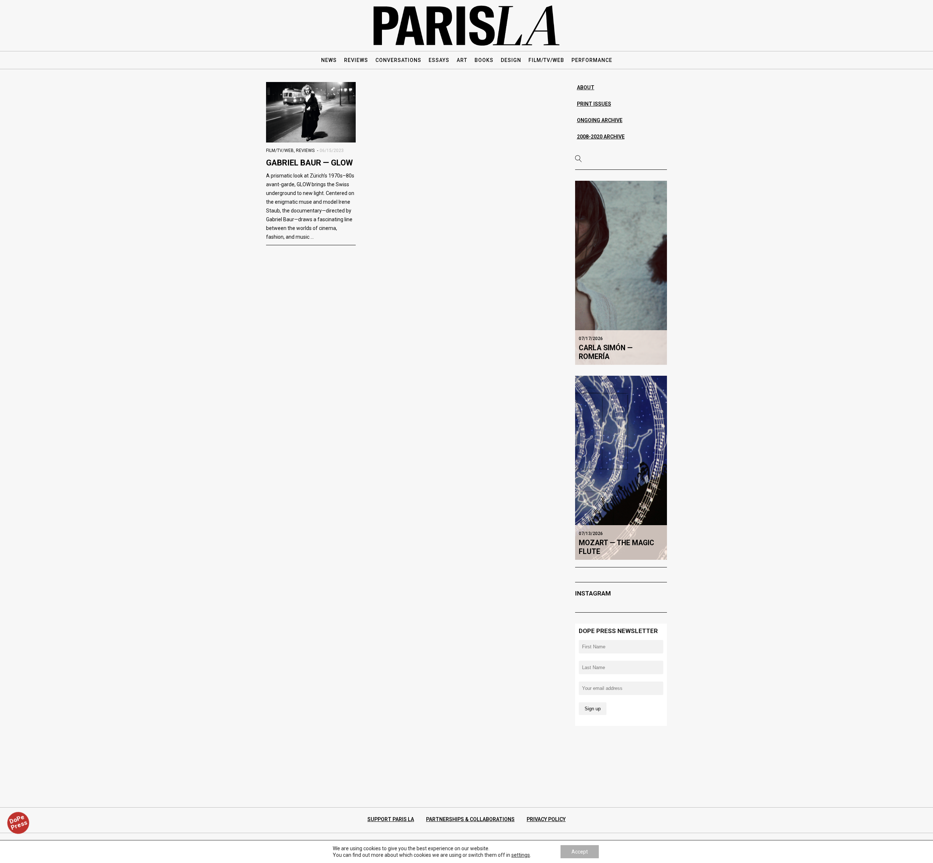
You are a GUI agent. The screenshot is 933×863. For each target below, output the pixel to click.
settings (520, 855)
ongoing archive (599, 120)
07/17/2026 (591, 338)
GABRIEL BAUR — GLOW (309, 162)
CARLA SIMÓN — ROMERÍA (606, 352)
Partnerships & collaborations (470, 819)
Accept (579, 852)
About (585, 87)
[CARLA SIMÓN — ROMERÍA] (621, 273)
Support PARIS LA (390, 819)
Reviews (305, 150)
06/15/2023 (332, 150)
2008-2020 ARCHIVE (601, 137)
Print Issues (594, 104)
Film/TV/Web (280, 150)
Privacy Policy (546, 819)
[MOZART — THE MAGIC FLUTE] (621, 467)
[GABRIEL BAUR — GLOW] (311, 112)
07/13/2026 (591, 533)
